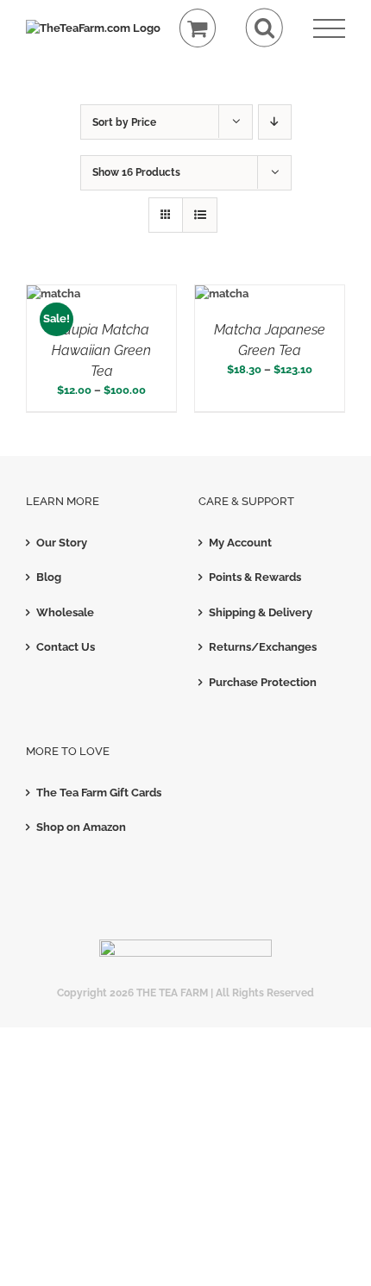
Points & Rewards (255, 577)
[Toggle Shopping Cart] (198, 28)
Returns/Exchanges (263, 646)
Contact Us (65, 646)
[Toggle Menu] (329, 29)
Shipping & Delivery (260, 612)
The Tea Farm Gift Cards (98, 792)
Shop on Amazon (81, 827)
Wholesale (65, 612)
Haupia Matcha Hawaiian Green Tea (101, 350)
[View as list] (200, 215)
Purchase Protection (263, 682)
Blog (48, 577)
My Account (240, 542)
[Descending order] (275, 122)
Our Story (61, 542)
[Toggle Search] (264, 28)
